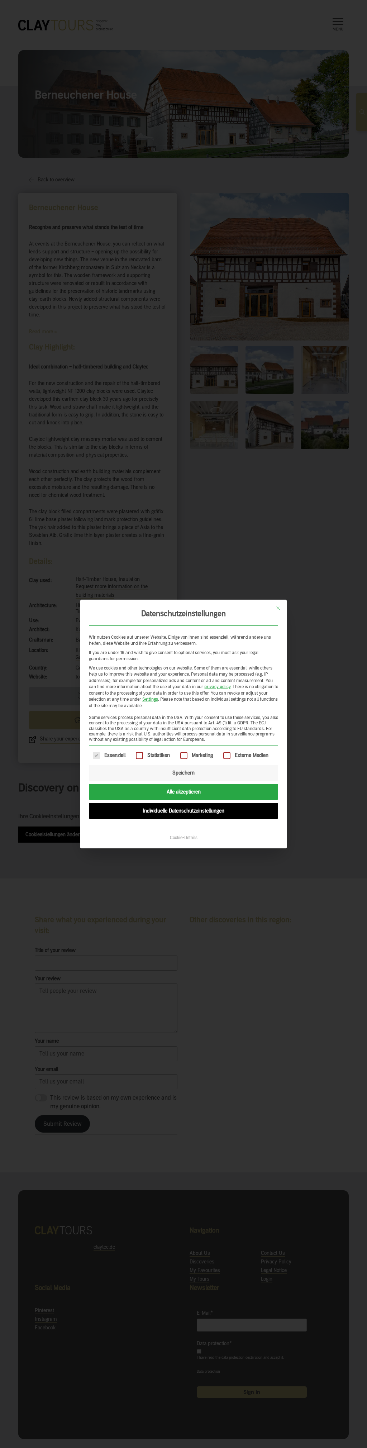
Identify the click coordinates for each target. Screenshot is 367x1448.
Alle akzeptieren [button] (184, 792)
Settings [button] (150, 699)
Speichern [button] (183, 773)
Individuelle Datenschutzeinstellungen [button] (183, 811)
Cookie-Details (183, 837)
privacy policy (217, 686)
